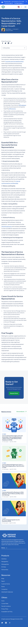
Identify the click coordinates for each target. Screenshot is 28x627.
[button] (20, 6)
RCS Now (3, 567)
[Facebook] (2, 43)
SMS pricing (12, 108)
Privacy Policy (4, 609)
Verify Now (3, 558)
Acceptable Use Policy (6, 611)
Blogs (2, 578)
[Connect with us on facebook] (9, 622)
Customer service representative (14, 61)
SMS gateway (22, 105)
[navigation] (3, 7)
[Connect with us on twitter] (2, 622)
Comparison (4, 589)
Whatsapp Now (5, 564)
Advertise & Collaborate (7, 592)
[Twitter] (5, 43)
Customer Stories (5, 583)
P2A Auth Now (4, 569)
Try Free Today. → (18, 3)
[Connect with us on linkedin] (6, 622)
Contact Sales (4, 603)
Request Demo (14, 393)
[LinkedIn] (8, 43)
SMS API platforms (6, 226)
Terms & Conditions (6, 606)
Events (3, 586)
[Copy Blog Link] (11, 43)
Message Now (4, 561)
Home (2, 600)
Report (3, 581)
